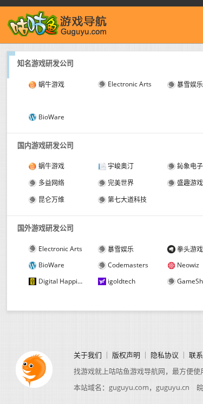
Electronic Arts (130, 84)
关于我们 (88, 355)
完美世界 (121, 182)
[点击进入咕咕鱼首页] (57, 35)
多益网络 (51, 182)
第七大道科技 (127, 199)
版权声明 (126, 355)
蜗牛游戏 (51, 84)
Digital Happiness (61, 281)
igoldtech (121, 281)
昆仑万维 (51, 199)
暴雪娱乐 (121, 249)
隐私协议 (164, 355)
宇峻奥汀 (121, 166)
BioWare (51, 117)
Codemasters (128, 265)
